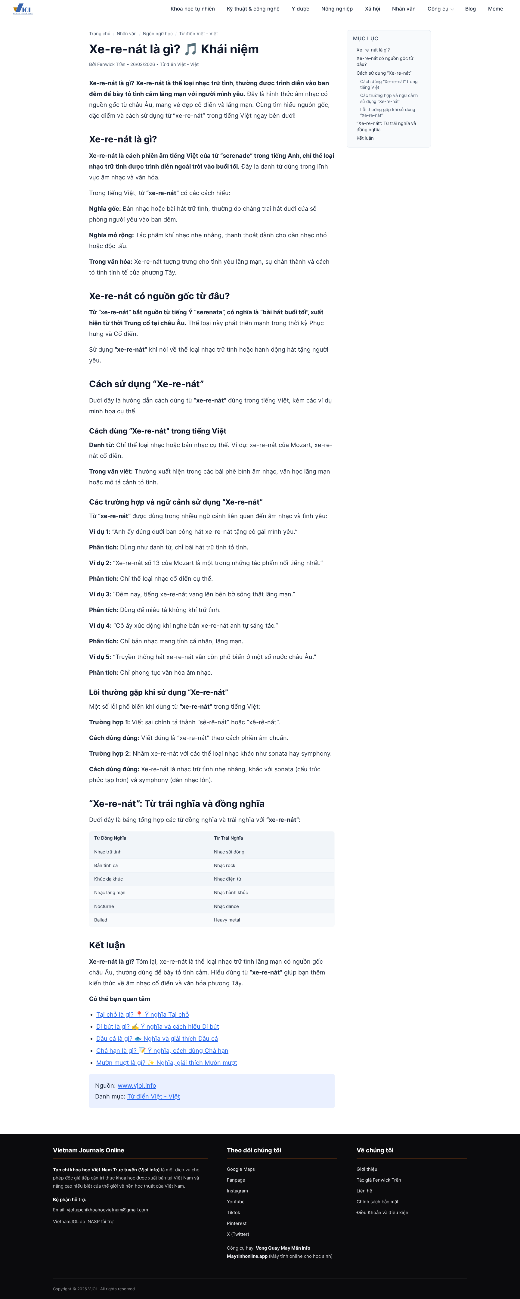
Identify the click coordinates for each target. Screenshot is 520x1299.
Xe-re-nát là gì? (373, 50)
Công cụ (438, 9)
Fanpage (236, 1180)
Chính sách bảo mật (377, 1201)
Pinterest (236, 1223)
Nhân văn (404, 9)
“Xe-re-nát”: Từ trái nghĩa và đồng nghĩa (386, 126)
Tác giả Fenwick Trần (379, 1180)
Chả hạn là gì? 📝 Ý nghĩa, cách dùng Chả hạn (162, 1050)
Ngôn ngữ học (158, 33)
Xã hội (372, 9)
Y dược (300, 9)
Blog (470, 9)
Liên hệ (364, 1191)
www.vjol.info (137, 1085)
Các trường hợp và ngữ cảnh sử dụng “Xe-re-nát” (389, 98)
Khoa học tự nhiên (193, 9)
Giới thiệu (367, 1169)
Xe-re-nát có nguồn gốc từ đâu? (385, 61)
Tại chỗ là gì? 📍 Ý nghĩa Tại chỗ (142, 1014)
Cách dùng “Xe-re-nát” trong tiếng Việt (389, 84)
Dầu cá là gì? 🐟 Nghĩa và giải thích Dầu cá (157, 1038)
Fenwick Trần (111, 64)
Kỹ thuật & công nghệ (253, 9)
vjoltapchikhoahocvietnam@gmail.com (107, 1210)
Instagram (237, 1191)
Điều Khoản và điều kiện (382, 1212)
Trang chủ (99, 33)
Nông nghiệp (337, 9)
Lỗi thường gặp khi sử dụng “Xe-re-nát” (387, 112)
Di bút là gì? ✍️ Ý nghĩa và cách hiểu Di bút (157, 1026)
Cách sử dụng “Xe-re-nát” (384, 73)
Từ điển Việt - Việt (198, 33)
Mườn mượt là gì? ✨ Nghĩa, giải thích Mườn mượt (166, 1062)
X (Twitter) (238, 1234)
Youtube (236, 1201)
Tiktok (233, 1212)
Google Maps (241, 1169)
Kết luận (365, 138)
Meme (495, 9)
